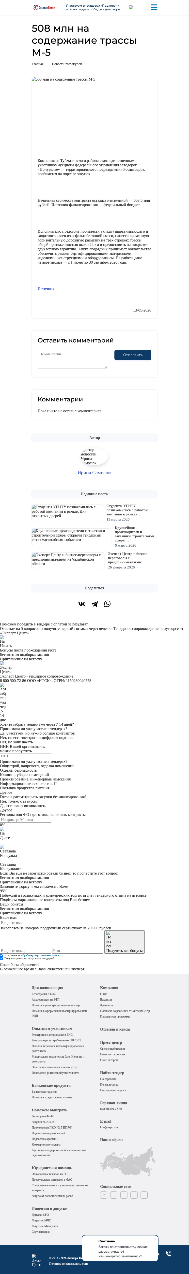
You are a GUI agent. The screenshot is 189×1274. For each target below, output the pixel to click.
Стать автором (109, 1060)
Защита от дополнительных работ (52, 1196)
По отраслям (108, 1079)
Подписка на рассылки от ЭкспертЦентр (125, 1011)
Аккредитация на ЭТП (46, 999)
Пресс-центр (111, 1042)
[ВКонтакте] (82, 604)
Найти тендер (112, 1073)
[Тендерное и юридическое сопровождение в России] (44, 7)
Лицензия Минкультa (45, 1226)
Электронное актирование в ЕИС (52, 1034)
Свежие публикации (112, 1048)
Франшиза (106, 1005)
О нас (103, 994)
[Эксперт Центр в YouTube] (134, 1195)
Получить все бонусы (124, 950)
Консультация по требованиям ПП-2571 (56, 1040)
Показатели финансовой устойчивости (55, 1073)
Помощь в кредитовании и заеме (52, 1097)
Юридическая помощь (52, 1168)
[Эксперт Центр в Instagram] (123, 1195)
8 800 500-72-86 (13, 681)
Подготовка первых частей (48, 1133)
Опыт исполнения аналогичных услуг (55, 1067)
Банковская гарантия (44, 1091)
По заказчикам (109, 1084)
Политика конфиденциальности (68, 1263)
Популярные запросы (113, 1090)
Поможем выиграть (49, 1110)
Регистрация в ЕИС (44, 994)
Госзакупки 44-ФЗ (43, 1116)
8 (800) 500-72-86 (111, 1109)
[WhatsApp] (107, 604)
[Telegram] (94, 604)
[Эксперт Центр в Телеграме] (144, 1195)
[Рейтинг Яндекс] (135, 7)
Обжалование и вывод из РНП (51, 1174)
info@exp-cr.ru (109, 1127)
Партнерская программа (115, 1016)
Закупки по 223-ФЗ (43, 1122)
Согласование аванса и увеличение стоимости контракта (60, 1188)
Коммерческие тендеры (46, 1144)
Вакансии (106, 999)
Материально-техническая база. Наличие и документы (58, 1059)
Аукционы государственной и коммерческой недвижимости (59, 1152)
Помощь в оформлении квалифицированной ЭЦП (59, 1013)
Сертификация (41, 1231)
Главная (37, 64)
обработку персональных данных (41, 955)
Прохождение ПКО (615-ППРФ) (52, 1127)
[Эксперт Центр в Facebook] (113, 1195)
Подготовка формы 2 (45, 1139)
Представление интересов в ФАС (52, 1179)
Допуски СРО (40, 1215)
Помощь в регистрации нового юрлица (56, 1005)
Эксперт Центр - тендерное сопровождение (36, 676)
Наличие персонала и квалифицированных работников (58, 1048)
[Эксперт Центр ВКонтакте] (103, 1195)
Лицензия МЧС (41, 1220)
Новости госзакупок (67, 64)
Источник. (46, 289)
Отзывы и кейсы (115, 1029)
